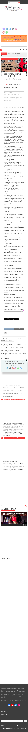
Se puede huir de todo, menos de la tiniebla (10, 351)
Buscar (3, 719)
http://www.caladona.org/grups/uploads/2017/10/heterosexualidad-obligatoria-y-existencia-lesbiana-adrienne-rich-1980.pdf (14, 207)
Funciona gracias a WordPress (7, 728)
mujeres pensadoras (18, 81)
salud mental (21, 466)
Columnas (6, 399)
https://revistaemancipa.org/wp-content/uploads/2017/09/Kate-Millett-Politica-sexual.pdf (14, 190)
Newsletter (3, 713)
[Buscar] (25, 721)
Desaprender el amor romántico (10, 461)
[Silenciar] (23, 525)
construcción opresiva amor (15, 79)
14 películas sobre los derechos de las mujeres (6, 339)
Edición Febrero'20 (11, 399)
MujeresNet (16, 78)
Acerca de (3, 710)
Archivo (3, 716)
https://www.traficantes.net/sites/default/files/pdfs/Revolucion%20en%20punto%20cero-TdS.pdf (14, 239)
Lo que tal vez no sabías (5, 59)
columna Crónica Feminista (9, 427)
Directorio (3, 711)
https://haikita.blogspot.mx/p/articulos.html (13, 222)
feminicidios (5, 429)
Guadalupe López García (12, 390)
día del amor (18, 427)
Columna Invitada (5, 714)
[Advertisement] (14, 24)
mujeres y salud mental (13, 466)
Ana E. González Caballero (8, 438)
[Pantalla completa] (25, 525)
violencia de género (11, 430)
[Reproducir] (2, 525)
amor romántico (12, 389)
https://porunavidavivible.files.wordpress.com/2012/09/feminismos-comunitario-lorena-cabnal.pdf (14, 261)
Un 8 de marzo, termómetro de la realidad (10, 350)
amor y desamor (19, 426)
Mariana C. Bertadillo (14, 59)
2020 (2, 399)
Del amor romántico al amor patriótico (11, 386)
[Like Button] (5, 333)
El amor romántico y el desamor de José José (12, 423)
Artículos (15, 438)
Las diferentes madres (20, 338)
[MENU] (1, 50)
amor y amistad (11, 426)
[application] (14, 519)
